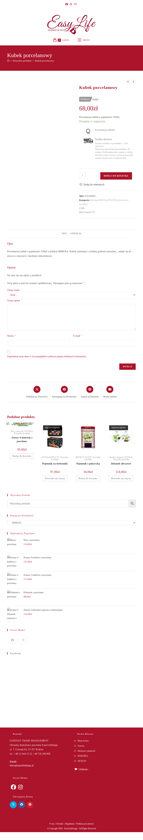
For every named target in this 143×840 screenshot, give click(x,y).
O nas (52, 824)
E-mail (77, 335)
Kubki (93, 200)
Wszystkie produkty (22, 433)
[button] (91, 184)
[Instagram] (71, 4)
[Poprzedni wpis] (128, 81)
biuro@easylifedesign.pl (22, 765)
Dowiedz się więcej (55, 478)
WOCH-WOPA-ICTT (50, 457)
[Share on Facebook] (21, 804)
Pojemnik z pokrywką (88, 463)
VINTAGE (28, 431)
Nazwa (11, 335)
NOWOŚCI (113, 200)
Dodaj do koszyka (116, 176)
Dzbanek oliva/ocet (121, 463)
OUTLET (82, 761)
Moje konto (83, 740)
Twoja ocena (13, 290)
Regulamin (69, 824)
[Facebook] (67, 4)
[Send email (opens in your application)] (75, 4)
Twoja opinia (14, 300)
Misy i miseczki (17, 431)
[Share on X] (13, 804)
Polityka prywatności (85, 824)
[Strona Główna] (8, 60)
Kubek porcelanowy (44, 60)
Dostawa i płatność (86, 751)
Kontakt (60, 824)
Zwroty (81, 745)
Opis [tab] (64, 233)
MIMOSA (102, 200)
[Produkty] (133, 81)
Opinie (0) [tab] (75, 233)
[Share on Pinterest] (30, 804)
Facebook (15, 653)
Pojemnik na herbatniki (55, 463)
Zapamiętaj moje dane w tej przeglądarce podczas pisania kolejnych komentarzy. (46, 356)
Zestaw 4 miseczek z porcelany (22, 439)
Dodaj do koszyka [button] (21, 456)
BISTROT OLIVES (83, 457)
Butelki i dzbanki (116, 457)
